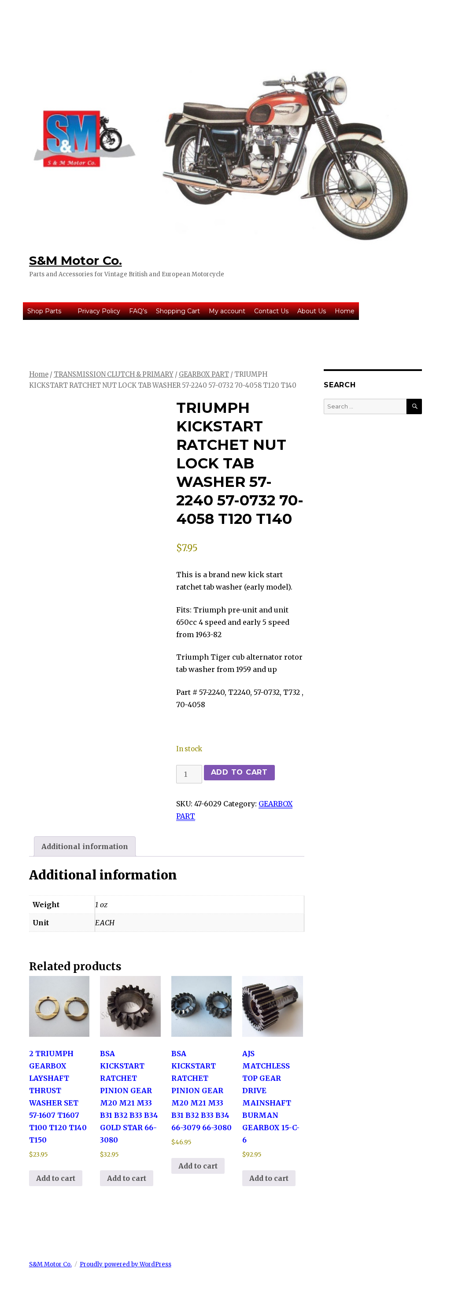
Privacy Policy (99, 311)
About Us (311, 311)
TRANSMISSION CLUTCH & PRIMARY (114, 374)
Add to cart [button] (55, 1178)
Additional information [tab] (84, 846)
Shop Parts (44, 311)
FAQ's (138, 311)
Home (345, 311)
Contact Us (271, 311)
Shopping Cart (178, 311)
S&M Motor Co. (75, 260)
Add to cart (239, 772)
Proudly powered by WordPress (125, 1264)
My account (227, 311)
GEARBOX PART (204, 374)
